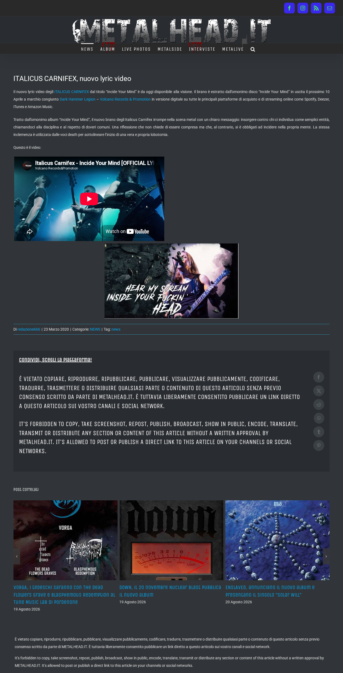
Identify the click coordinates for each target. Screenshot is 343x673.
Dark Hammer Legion (77, 99)
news (115, 329)
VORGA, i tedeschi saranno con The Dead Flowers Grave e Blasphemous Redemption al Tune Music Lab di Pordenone (64, 594)
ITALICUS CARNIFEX (71, 92)
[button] (253, 48)
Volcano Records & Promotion (125, 99)
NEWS (95, 329)
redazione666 (28, 329)
